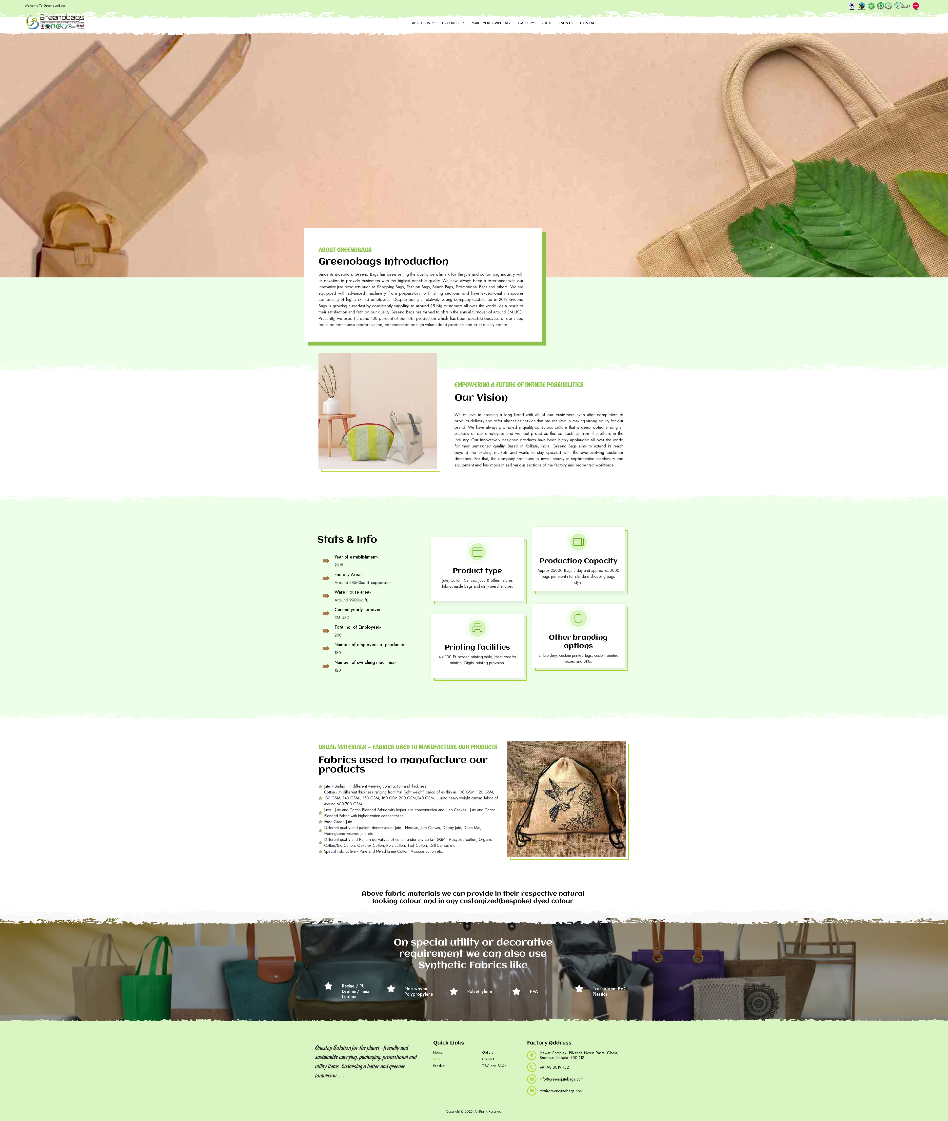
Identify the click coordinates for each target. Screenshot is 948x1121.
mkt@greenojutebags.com (561, 1091)
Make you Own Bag (491, 23)
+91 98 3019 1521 (555, 1067)
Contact (589, 23)
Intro (436, 1059)
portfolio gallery (330, 1101)
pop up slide (378, 1101)
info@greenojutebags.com (561, 1079)
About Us (421, 23)
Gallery (526, 23)
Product (450, 23)
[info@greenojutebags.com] (531, 1079)
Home (438, 1052)
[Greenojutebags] (55, 22)
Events (566, 23)
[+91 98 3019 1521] (531, 1067)
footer (361, 1101)
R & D (546, 23)
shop (394, 1101)
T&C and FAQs (494, 1065)
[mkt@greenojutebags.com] (531, 1091)
